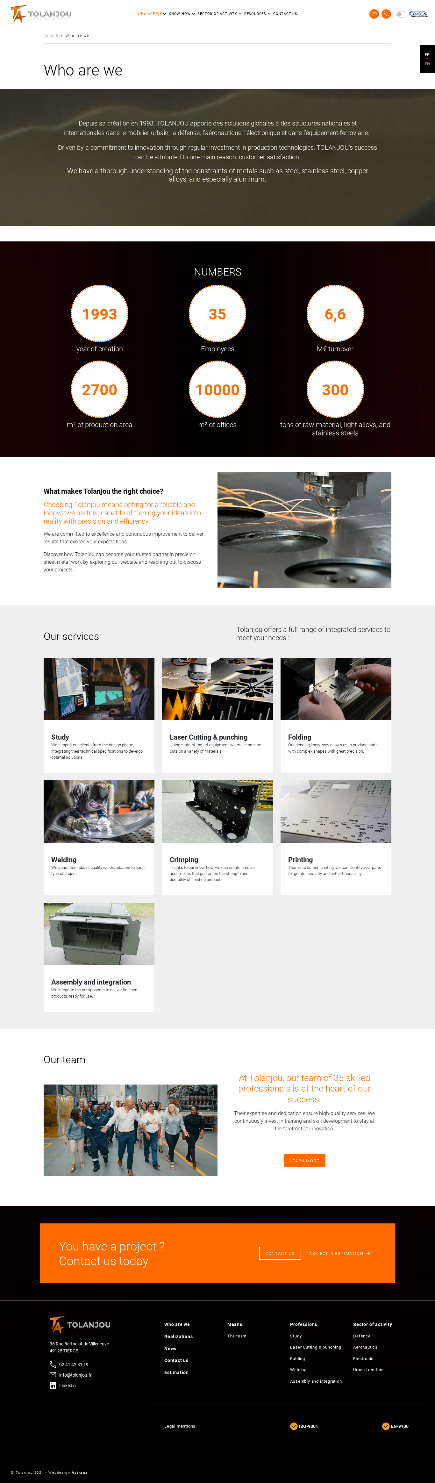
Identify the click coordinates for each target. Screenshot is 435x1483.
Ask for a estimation (336, 1253)
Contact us (280, 1253)
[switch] (401, 14)
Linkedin (67, 1385)
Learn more (304, 1160)
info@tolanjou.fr (75, 1375)
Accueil (51, 35)
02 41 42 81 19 (74, 1364)
